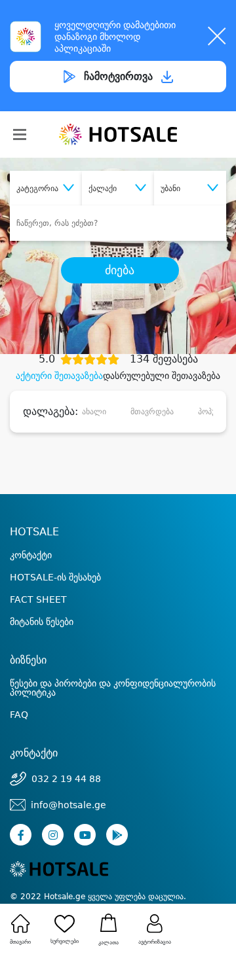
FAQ (19, 714)
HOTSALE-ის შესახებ (55, 577)
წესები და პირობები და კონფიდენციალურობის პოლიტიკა (113, 688)
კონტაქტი (31, 555)
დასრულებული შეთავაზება (161, 375)
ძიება (119, 270)
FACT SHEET (38, 599)
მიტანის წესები (41, 621)
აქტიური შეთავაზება (59, 375)
